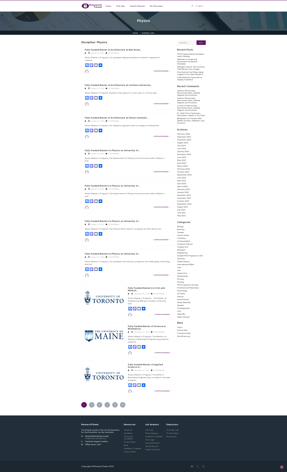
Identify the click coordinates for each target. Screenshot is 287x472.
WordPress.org (183, 336)
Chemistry (181, 238)
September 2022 (184, 175)
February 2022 (183, 189)
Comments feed (184, 333)
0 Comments (113, 53)
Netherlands (182, 276)
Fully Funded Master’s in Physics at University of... (112, 150)
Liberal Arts (182, 273)
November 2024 (184, 140)
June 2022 (181, 178)
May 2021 (181, 216)
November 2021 (184, 198)
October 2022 (183, 172)
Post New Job (172, 430)
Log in (179, 327)
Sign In (200, 6)
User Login (149, 440)
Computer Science (185, 244)
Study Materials (183, 302)
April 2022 (181, 183)
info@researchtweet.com (95, 438)
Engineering (182, 253)
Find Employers (152, 433)
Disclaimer (128, 433)
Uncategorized (183, 308)
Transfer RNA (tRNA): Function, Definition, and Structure (190, 120)
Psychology (182, 291)
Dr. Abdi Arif (182, 113)
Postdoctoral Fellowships (188, 288)
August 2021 (182, 207)
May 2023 (181, 160)
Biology (180, 226)
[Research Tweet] (91, 6)
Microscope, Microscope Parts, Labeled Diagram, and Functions (188, 93)
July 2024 (181, 146)
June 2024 (181, 148)
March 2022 (182, 186)
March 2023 (182, 166)
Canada (180, 232)
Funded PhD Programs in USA (190, 256)
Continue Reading (161, 71)
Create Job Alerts (152, 449)
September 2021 (184, 204)
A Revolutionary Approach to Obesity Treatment (189, 78)
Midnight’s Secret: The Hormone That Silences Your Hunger (191, 68)
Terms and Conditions (128, 437)
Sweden (180, 305)
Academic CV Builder (132, 448)
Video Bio (181, 314)
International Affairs (185, 264)
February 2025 (183, 134)
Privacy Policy (130, 442)
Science (180, 296)
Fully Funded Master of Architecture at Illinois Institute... (116, 118)
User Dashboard (152, 443)
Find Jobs (120, 6)
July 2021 (181, 210)
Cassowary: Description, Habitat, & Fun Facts (191, 114)
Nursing (180, 282)
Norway (180, 279)
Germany (181, 259)
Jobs (179, 267)
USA (179, 311)
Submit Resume (137, 6)
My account (171, 436)
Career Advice (183, 235)
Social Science (183, 299)
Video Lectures (183, 317)
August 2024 (182, 143)
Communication (183, 241)
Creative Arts (182, 247)
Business (181, 229)
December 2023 (184, 154)
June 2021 (181, 213)
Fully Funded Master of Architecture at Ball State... (113, 50)
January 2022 (183, 192)
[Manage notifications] (282, 467)
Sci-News (181, 294)
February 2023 (183, 169)
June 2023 (181, 157)
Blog (126, 445)
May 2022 (181, 181)
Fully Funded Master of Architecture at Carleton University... (118, 85)
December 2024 (184, 137)
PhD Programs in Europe (187, 285)
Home (108, 6)
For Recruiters (156, 6)
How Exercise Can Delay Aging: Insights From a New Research (190, 73)
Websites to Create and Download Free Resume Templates (187, 61)
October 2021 (183, 201)
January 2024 (183, 151)
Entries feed (182, 330)
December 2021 (184, 195)
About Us (128, 430)
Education (181, 250)
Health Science (183, 261)
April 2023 (181, 163)
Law (179, 270)
